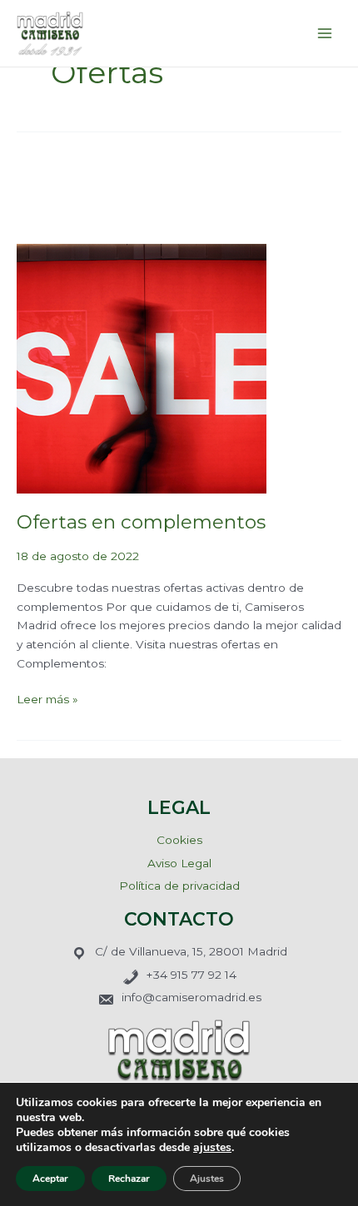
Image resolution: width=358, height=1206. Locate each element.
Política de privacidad (179, 885)
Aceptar (50, 1178)
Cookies (179, 839)
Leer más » (47, 698)
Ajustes (207, 1178)
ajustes (212, 1147)
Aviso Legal (179, 863)
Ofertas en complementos (141, 522)
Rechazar (129, 1178)
